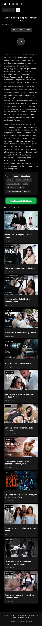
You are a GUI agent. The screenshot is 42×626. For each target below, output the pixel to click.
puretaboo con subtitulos (23, 180)
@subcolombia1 (27, 615)
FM (21, 30)
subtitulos (27, 191)
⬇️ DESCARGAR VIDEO (21, 200)
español (16, 176)
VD (14, 30)
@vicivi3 (12, 615)
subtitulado (20, 187)
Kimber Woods (25, 176)
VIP (7, 30)
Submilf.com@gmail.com (21, 617)
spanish (25, 184)
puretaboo (10, 180)
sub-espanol (10, 187)
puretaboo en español (13, 184)
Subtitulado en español (14, 191)
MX (28, 30)
